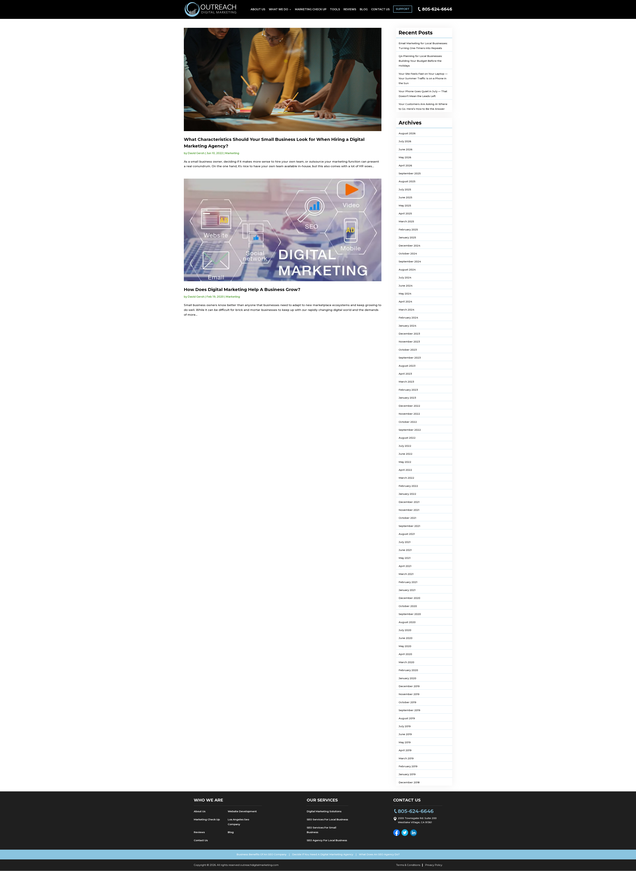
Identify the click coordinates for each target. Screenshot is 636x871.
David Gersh (196, 153)
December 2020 (409, 598)
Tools (335, 9)
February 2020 (408, 670)
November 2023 (409, 341)
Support (402, 9)
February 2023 (408, 389)
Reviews (350, 9)
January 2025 (407, 237)
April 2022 (405, 469)
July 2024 (405, 277)
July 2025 (405, 189)
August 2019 (407, 718)
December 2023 (409, 333)
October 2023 (408, 349)
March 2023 (406, 381)
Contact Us (380, 9)
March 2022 (406, 477)
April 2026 (405, 165)
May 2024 (405, 293)
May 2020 (405, 646)
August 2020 (407, 622)
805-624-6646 (437, 9)
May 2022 (405, 461)
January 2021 (407, 590)
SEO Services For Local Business (327, 819)
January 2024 (407, 325)
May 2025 (405, 205)
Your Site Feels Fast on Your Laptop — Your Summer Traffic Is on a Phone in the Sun (423, 78)
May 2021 (405, 557)
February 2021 (408, 582)
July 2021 (405, 542)
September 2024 (410, 261)
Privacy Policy (433, 865)
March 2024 (406, 309)
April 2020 (405, 654)
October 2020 (408, 606)
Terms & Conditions (408, 865)
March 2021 (406, 574)
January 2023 (407, 397)
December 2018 (409, 782)
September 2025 (410, 173)
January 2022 (407, 493)
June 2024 (405, 285)
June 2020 (405, 638)
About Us (258, 9)
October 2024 (408, 253)
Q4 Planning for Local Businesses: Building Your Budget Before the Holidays (420, 60)
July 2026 (405, 141)
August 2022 (407, 437)
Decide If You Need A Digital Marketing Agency (322, 854)
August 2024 (407, 269)
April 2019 (405, 750)
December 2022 (409, 405)
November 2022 (409, 413)
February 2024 (408, 317)
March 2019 (406, 758)
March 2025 (406, 221)
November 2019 (409, 694)
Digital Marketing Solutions (324, 811)
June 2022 (405, 453)
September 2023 (410, 357)
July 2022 (405, 445)
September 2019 (409, 710)
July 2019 (405, 726)
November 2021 (409, 509)
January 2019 (407, 774)
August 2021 (407, 533)
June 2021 (405, 550)
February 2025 (408, 229)
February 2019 (408, 766)
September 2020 (410, 614)
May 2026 (405, 157)
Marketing (232, 153)
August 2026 (407, 133)
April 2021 (405, 566)
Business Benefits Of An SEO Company (261, 854)
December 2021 (409, 502)
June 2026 (405, 149)
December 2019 (409, 686)
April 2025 (405, 213)
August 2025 (407, 181)
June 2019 (405, 734)
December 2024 (409, 245)
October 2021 (407, 517)
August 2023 (407, 365)
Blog (364, 9)
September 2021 (409, 526)
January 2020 (407, 678)
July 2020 (405, 630)
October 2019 (407, 702)
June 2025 (405, 197)
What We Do (278, 9)
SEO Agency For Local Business (327, 840)
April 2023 (405, 373)
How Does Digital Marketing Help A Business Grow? (242, 289)
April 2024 (405, 301)
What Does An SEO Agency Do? (379, 854)
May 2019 (405, 742)
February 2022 (408, 485)
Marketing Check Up (310, 9)
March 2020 (406, 662)
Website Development (242, 811)
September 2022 (410, 429)
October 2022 (408, 421)
